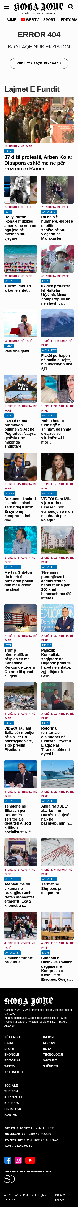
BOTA (47, 1048)
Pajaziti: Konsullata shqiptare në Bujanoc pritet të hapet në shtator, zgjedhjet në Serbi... (56, 663)
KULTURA (11, 1103)
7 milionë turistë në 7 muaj (18, 960)
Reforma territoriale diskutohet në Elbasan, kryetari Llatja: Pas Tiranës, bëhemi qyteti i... (56, 741)
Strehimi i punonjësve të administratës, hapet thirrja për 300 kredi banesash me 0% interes (56, 585)
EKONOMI (11, 1054)
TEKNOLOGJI (53, 1054)
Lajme (9, 151)
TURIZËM (11, 1091)
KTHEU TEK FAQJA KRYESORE (38, 63)
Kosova (9, 493)
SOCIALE (11, 1085)
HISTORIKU (12, 1108)
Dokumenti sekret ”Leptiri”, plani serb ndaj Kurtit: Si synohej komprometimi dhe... (20, 509)
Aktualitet (49, 211)
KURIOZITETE (14, 1097)
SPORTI (49, 20)
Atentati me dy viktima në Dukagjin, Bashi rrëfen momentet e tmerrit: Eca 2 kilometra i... (19, 895)
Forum (9, 345)
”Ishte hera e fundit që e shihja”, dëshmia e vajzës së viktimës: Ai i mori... (56, 431)
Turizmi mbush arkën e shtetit (17, 288)
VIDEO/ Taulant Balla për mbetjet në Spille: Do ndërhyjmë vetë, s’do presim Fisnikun (19, 739)
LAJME (10, 20)
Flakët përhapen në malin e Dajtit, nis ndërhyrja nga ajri (56, 362)
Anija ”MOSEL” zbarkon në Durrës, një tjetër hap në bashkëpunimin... (56, 814)
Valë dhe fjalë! (16, 351)
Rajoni (46, 645)
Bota (8, 211)
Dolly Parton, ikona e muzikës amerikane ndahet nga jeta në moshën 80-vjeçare (20, 228)
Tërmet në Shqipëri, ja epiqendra (51, 888)
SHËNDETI (50, 1066)
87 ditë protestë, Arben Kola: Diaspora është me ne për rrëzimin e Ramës (38, 162)
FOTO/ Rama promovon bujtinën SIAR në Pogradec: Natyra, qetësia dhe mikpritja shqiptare (20, 434)
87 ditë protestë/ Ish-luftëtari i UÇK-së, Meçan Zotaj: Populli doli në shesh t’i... (56, 294)
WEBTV (32, 20)
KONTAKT (11, 1114)
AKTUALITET (14, 1072)
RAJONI (48, 1037)
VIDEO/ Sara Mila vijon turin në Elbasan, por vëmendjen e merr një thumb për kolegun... (57, 509)
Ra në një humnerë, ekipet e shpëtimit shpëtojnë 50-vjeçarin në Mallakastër (57, 228)
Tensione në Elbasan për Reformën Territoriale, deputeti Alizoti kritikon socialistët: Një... (19, 819)
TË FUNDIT (12, 1037)
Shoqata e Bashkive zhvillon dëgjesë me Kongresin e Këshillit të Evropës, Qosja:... (57, 969)
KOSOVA (49, 1043)
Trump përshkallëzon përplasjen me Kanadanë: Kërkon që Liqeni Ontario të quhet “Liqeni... (19, 663)
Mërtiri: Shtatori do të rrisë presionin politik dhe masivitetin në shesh (18, 581)
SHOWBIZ (50, 1060)
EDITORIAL (12, 1060)
